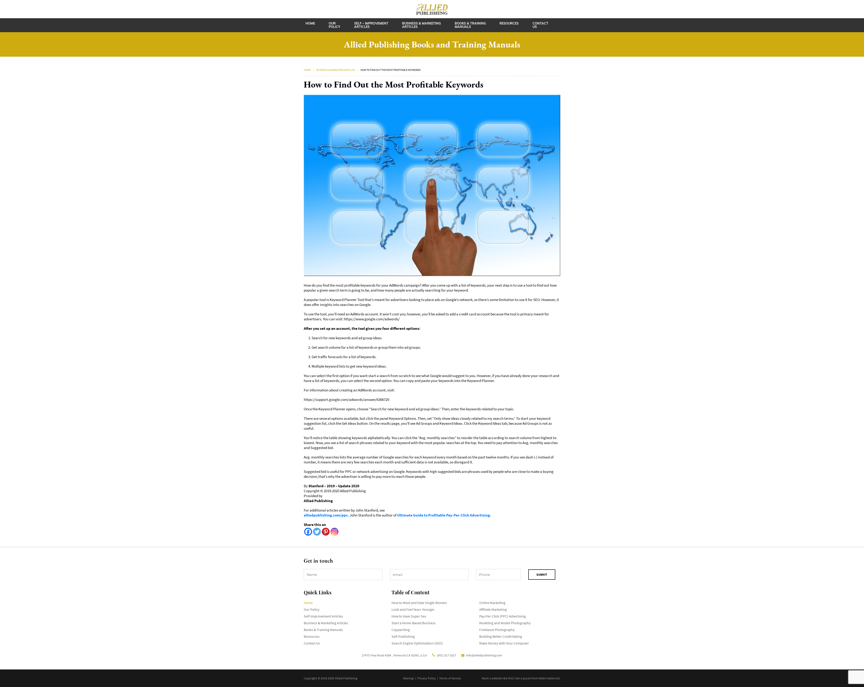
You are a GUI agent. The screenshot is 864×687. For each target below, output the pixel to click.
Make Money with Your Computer (504, 643)
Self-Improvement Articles (323, 616)
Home (310, 23)
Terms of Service (450, 678)
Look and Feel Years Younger (413, 609)
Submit (541, 574)
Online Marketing (492, 602)
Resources (509, 23)
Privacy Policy (426, 678)
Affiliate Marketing (493, 609)
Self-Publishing (403, 636)
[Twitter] (317, 532)
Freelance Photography (497, 629)
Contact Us (540, 25)
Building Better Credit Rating (500, 636)
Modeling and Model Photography (505, 623)
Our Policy (334, 25)
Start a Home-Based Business (414, 623)
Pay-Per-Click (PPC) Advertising (502, 616)
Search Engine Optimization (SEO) (417, 643)
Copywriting (401, 629)
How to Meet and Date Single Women (419, 602)
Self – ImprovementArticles (371, 25)
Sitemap (408, 678)
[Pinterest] (326, 532)
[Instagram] (334, 532)
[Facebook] (308, 532)
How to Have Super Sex (409, 616)
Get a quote (523, 678)
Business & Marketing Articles (421, 25)
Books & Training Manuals (470, 25)
